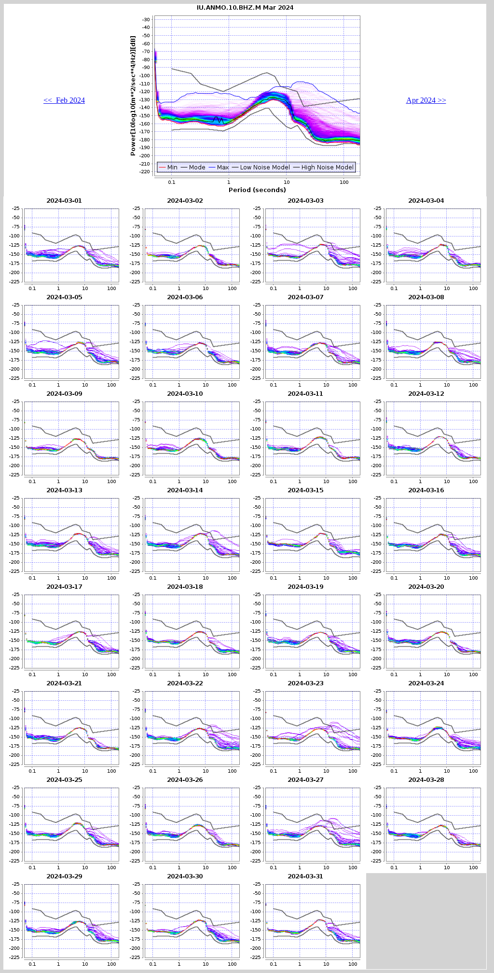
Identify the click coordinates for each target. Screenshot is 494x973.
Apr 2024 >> (426, 100)
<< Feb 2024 (64, 100)
